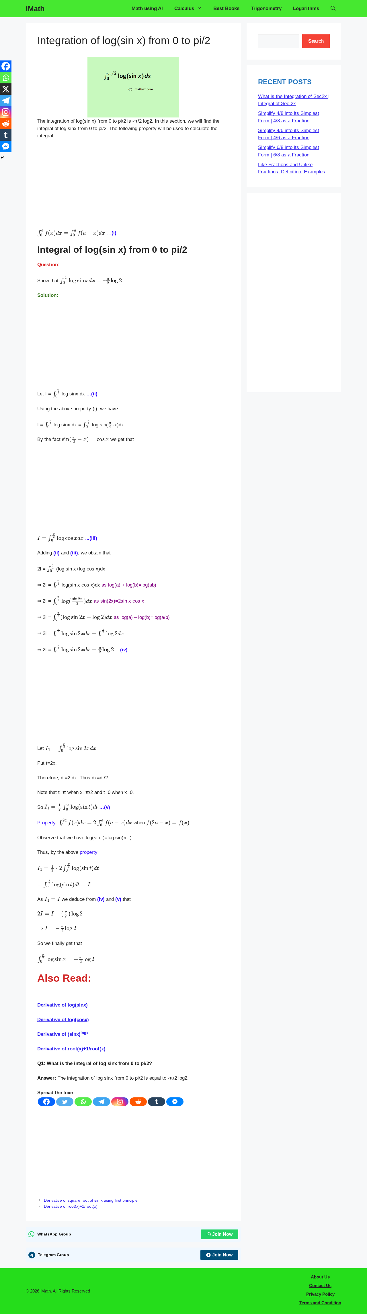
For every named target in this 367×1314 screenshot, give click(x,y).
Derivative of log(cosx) (63, 1019)
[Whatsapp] (83, 1101)
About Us (320, 1276)
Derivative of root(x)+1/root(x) (71, 1049)
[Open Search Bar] (333, 8)
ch (316, 41)
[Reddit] (138, 1101)
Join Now (222, 1234)
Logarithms (306, 8)
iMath (35, 9)
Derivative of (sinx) (62, 1034)
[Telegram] (101, 1101)
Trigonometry (266, 8)
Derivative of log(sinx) (62, 1005)
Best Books (226, 8)
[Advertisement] (133, 187)
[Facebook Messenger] (175, 1101)
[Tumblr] (156, 1101)
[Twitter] (64, 1101)
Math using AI (147, 8)
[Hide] (2, 157)
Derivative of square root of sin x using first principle (91, 1200)
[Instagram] (119, 1101)
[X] (5, 89)
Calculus (184, 8)
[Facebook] (46, 1101)
